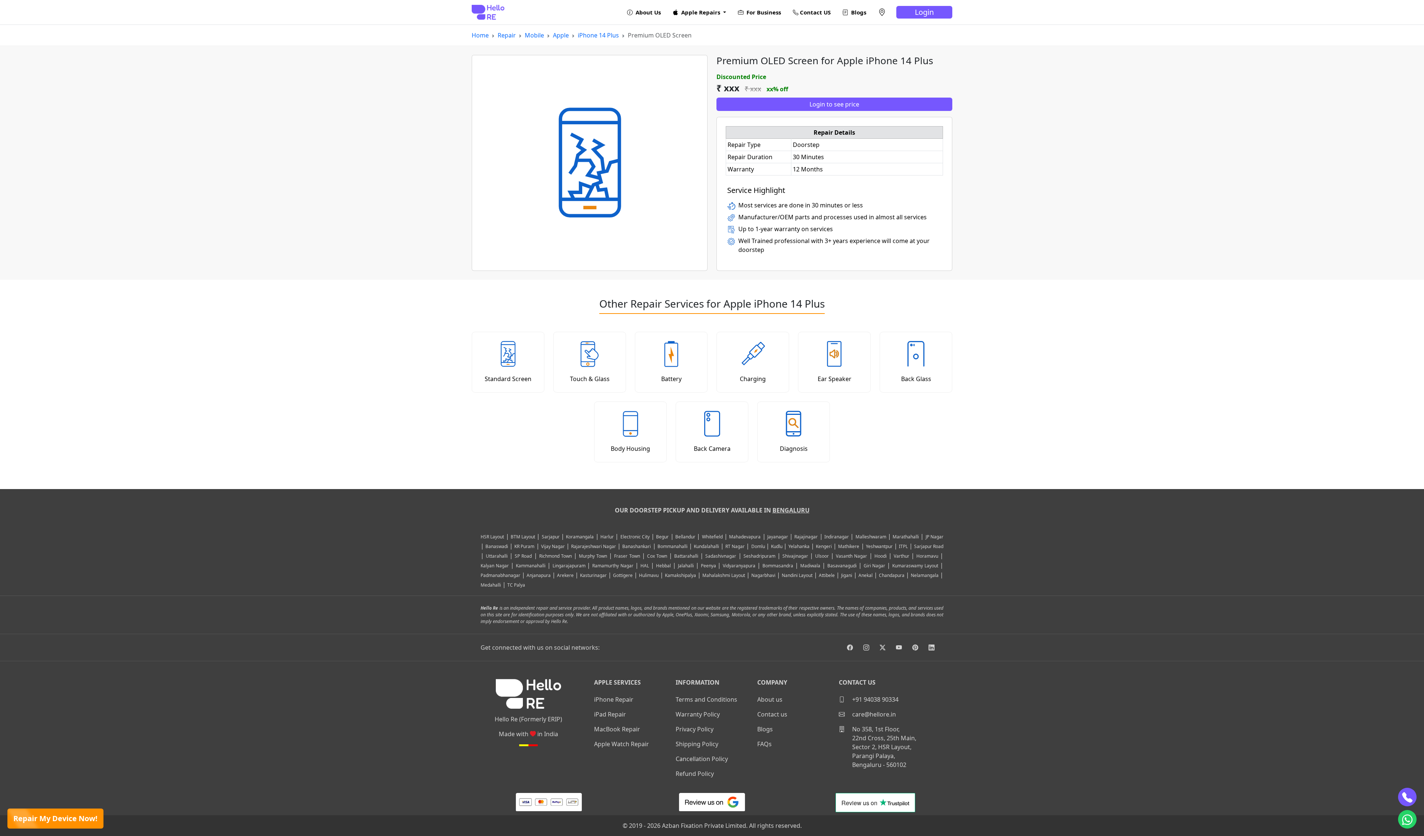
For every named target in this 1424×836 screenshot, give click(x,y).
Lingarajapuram (569, 566)
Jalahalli (686, 566)
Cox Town (657, 556)
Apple (561, 35)
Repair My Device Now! (55, 818)
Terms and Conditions (706, 699)
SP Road (523, 556)
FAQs (764, 744)
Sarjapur (551, 537)
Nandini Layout (797, 575)
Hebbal (663, 566)
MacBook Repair (617, 729)
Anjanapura (539, 575)
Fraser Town (627, 556)
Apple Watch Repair (621, 744)
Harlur (607, 537)
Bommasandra (777, 566)
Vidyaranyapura (739, 566)
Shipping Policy (697, 744)
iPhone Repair (613, 699)
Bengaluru (791, 510)
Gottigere (623, 575)
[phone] (1407, 797)
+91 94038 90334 (875, 699)
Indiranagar (836, 537)
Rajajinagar (806, 537)
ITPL (903, 546)
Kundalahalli (706, 546)
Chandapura (891, 575)
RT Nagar (735, 546)
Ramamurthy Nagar (612, 566)
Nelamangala (925, 575)
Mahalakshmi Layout (723, 575)
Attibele (827, 575)
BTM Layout (523, 537)
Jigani (846, 575)
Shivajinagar (795, 556)
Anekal (865, 575)
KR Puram (524, 546)
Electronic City (635, 537)
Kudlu (777, 546)
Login (924, 12)
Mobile (534, 35)
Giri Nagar (875, 566)
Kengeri (824, 546)
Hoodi (880, 556)
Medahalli (491, 585)
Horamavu (927, 556)
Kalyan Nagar (495, 566)
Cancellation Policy (702, 759)
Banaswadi (496, 546)
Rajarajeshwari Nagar (593, 546)
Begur (662, 537)
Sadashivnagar (720, 556)
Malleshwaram (871, 537)
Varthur (901, 556)
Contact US (814, 12)
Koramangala (580, 537)
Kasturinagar (593, 575)
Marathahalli (906, 537)
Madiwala (810, 566)
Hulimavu (649, 575)
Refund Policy (695, 774)
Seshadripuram (759, 556)
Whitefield (712, 537)
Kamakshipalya (680, 575)
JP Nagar (934, 537)
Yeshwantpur (879, 546)
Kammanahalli (530, 566)
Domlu (758, 546)
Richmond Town (555, 556)
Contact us (772, 714)
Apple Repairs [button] (701, 12)
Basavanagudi (842, 566)
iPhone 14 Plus (598, 35)
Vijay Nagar (553, 546)
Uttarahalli (497, 556)
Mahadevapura (745, 537)
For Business (763, 12)
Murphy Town (593, 556)
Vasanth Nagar (851, 556)
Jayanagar (777, 537)
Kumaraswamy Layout (915, 566)
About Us (647, 12)
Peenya (708, 566)
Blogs (858, 12)
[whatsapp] (1407, 819)
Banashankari (636, 546)
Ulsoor (822, 556)
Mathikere (848, 546)
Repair (507, 35)
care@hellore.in (873, 714)
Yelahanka (799, 546)
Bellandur (685, 537)
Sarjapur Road (928, 546)
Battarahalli (686, 556)
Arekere (565, 575)
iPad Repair (610, 714)
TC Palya (516, 585)
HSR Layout (492, 537)
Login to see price (834, 104)
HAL (644, 566)
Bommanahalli (672, 546)
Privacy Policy (694, 729)
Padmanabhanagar (500, 575)
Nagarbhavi (763, 575)
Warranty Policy (698, 714)
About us (769, 699)
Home (480, 35)
